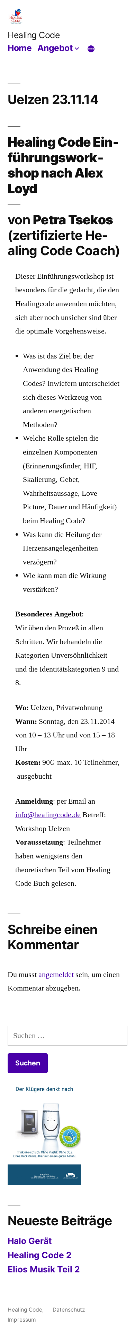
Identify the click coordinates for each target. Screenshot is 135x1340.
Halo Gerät (30, 1241)
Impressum (22, 1319)
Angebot (55, 48)
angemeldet (56, 974)
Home (20, 48)
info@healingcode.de (48, 815)
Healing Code (34, 35)
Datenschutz (69, 1309)
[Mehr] (91, 49)
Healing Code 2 (40, 1255)
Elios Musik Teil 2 (44, 1269)
